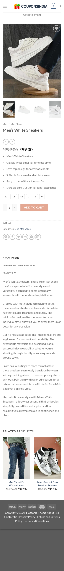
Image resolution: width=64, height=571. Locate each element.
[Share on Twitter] (19, 237)
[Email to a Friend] (25, 237)
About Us (52, 512)
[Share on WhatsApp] (6, 237)
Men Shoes (16, 124)
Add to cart (34, 207)
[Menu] (5, 6)
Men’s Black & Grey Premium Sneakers (47, 484)
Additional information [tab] (19, 265)
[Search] (60, 6)
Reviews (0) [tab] (9, 272)
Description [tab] (11, 258)
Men (5, 124)
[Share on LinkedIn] (38, 237)
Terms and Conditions (36, 521)
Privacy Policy (27, 516)
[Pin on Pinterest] (31, 237)
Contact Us (10, 516)
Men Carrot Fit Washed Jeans (16, 484)
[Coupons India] (30, 6)
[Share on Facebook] (12, 237)
